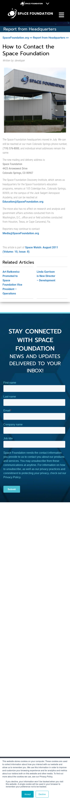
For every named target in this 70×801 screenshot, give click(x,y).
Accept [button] (27, 794)
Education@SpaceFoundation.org (23, 201)
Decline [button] (42, 794)
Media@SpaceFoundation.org (21, 233)
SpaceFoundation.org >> (17, 37)
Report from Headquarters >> (51, 37)
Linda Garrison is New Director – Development (46, 276)
